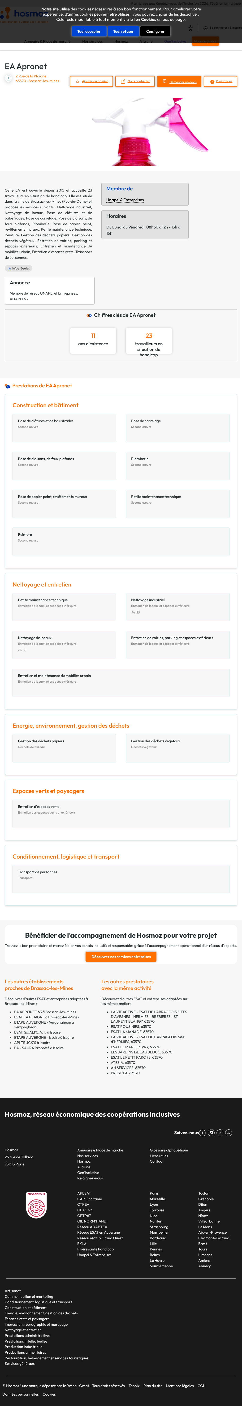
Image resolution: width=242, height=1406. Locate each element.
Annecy (204, 1265)
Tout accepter (89, 31)
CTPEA (83, 1204)
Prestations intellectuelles (26, 1341)
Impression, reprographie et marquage (36, 1324)
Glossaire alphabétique (169, 1150)
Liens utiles (159, 1155)
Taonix (134, 1385)
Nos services (87, 1155)
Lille (153, 1243)
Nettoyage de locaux (24, 212)
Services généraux (20, 1363)
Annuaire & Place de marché (100, 1150)
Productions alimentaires (25, 1352)
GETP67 (84, 1215)
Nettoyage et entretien (23, 1329)
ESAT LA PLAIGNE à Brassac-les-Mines (46, 1017)
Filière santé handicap (95, 1249)
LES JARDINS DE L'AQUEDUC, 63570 (141, 1052)
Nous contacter (139, 81)
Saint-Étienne (161, 1265)
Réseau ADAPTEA (92, 1226)
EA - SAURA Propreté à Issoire (39, 1047)
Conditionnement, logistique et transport (38, 1301)
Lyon (154, 1204)
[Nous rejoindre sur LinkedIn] (220, 1133)
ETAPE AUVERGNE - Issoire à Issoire (44, 1037)
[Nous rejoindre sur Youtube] (229, 1133)
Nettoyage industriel (74, 207)
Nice (153, 1215)
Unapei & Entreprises (125, 199)
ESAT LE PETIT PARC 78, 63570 (137, 1057)
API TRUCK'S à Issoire (32, 1042)
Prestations (224, 81)
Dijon (202, 1204)
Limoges (205, 1254)
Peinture (12, 235)
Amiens (204, 1260)
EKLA (81, 1243)
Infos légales (21, 268)
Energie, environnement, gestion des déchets (41, 1313)
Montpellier (159, 1232)
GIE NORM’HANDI (92, 1221)
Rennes (156, 1249)
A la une (83, 1166)
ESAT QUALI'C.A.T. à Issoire (37, 1032)
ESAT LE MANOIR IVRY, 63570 (135, 1046)
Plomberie (40, 223)
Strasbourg (159, 1226)
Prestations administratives (27, 1335)
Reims (155, 1254)
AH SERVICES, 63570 (128, 1067)
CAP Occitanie (89, 1198)
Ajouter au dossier (95, 81)
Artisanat (13, 1290)
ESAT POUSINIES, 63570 (131, 1026)
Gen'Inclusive (88, 1172)
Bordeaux (158, 1238)
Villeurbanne (209, 1221)
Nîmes (203, 1215)
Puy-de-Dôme (74, 201)
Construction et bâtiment (26, 1307)
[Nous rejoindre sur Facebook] (203, 1133)
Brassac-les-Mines (45, 201)
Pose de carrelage (41, 218)
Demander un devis (183, 82)
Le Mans (205, 1226)
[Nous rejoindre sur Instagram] (212, 1133)
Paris (154, 1193)
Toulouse (157, 1210)
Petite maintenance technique (66, 229)
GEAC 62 (84, 1210)
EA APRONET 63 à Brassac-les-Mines (45, 1011)
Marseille (157, 1198)
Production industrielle (23, 1346)
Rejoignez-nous (90, 1178)
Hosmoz (84, 1161)
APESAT (84, 1193)
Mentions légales (180, 1385)
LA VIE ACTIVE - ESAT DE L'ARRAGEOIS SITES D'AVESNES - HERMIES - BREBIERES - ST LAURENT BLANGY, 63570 (149, 1016)
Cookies (148, 19)
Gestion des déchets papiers (45, 235)
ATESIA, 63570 (123, 1062)
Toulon (203, 1193)
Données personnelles (20, 1394)
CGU (202, 1385)
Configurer (155, 31)
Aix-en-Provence (212, 1232)
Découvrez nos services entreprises (121, 956)
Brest (202, 1243)
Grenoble (206, 1198)
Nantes (156, 1221)
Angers (204, 1210)
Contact (157, 1161)
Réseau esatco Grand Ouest (100, 1238)
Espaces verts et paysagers (27, 1318)
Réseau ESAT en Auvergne (98, 1232)
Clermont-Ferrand (213, 1238)
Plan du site (152, 1385)
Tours (202, 1249)
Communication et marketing (29, 1296)
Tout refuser (123, 31)
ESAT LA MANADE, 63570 (132, 1031)
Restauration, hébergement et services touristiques (46, 1358)
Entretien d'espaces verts (52, 251)
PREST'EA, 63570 (125, 1072)
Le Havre (157, 1260)
